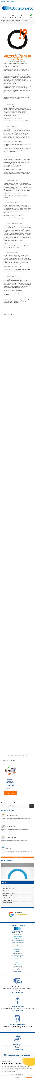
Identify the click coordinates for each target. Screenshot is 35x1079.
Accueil (3, 1)
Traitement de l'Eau (7, 900)
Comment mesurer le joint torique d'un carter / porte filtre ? (10, 782)
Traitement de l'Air (7, 898)
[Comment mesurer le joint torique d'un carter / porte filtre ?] (10, 771)
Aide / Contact (11, 1)
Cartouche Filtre (6, 886)
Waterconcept (18, 912)
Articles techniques (20, 61)
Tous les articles (17, 857)
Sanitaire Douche (7, 895)
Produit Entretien (7, 902)
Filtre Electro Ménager (8, 893)
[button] (8, 755)
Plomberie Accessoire (8, 905)
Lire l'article (10, 793)
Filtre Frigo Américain (8, 888)
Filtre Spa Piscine (7, 891)
